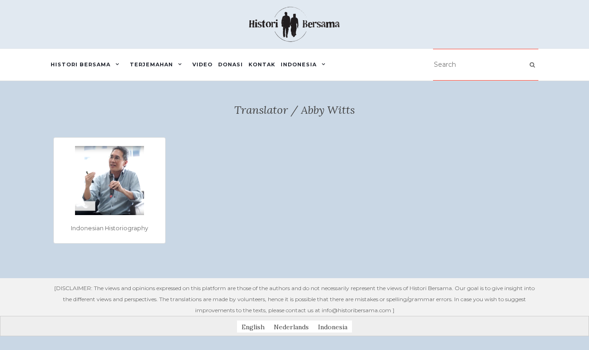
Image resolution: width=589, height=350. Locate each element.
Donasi (230, 64)
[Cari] (532, 65)
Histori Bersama (80, 64)
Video (202, 64)
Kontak (261, 64)
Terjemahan (151, 64)
